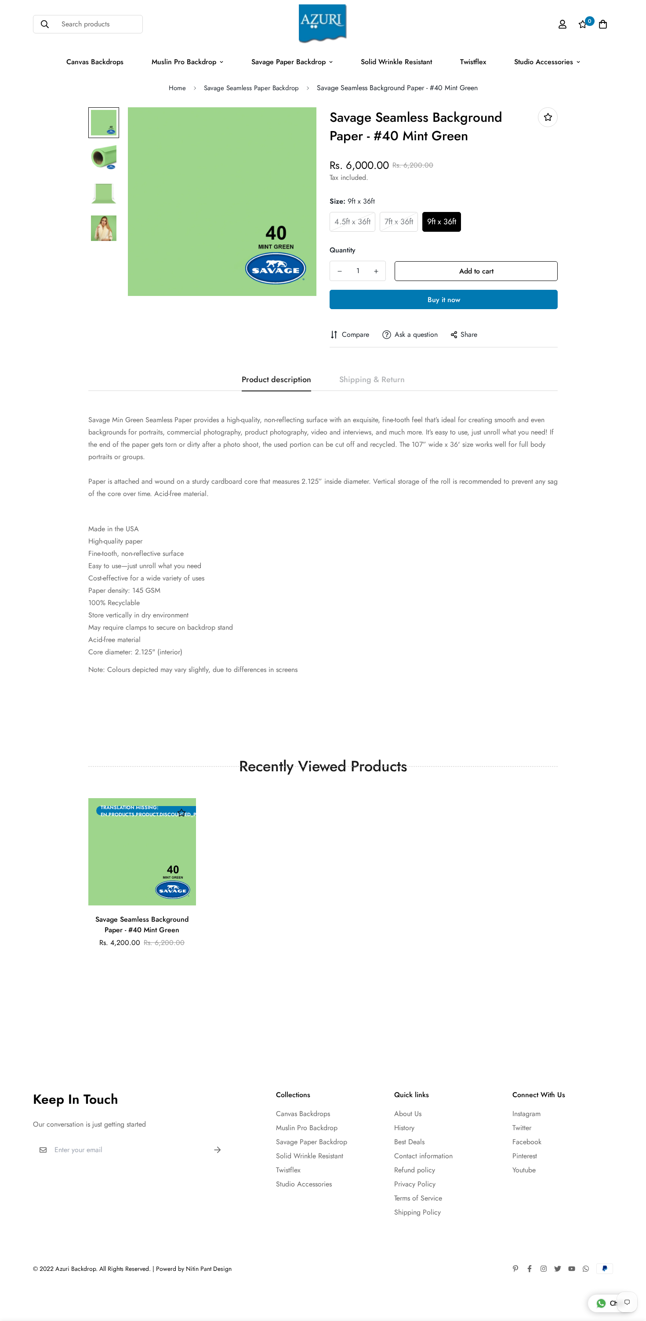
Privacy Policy (415, 1184)
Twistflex (473, 62)
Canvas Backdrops (94, 62)
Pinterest (524, 1156)
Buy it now (444, 300)
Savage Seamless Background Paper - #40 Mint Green (142, 924)
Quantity (343, 250)
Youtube (524, 1170)
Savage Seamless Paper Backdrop (251, 88)
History (404, 1128)
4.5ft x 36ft (352, 221)
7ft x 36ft (399, 221)
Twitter (521, 1128)
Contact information (423, 1156)
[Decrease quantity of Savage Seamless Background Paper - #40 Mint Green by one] (339, 271)
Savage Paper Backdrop (288, 62)
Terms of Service (418, 1198)
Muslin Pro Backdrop (184, 62)
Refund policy (414, 1170)
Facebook (526, 1142)
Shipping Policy (417, 1212)
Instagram (526, 1114)
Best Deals (409, 1142)
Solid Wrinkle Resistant (396, 62)
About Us (407, 1114)
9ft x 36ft (441, 221)
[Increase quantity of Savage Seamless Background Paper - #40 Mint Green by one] (376, 271)
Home (177, 88)
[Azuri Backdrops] (323, 24)
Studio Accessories (543, 62)
